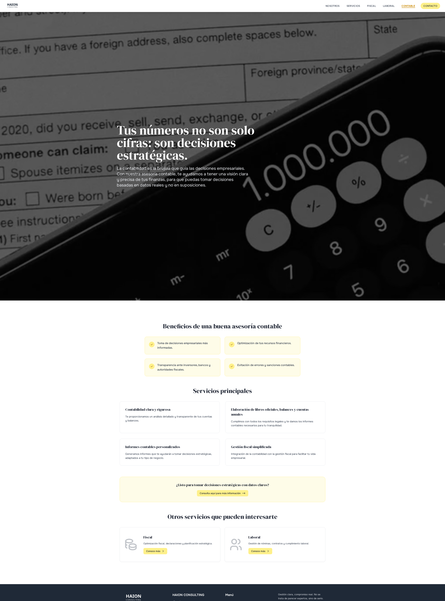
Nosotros (333, 5)
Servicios (353, 5)
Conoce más (153, 551)
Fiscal (371, 5)
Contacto (430, 5)
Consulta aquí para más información (220, 493)
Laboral (389, 5)
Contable (408, 5)
